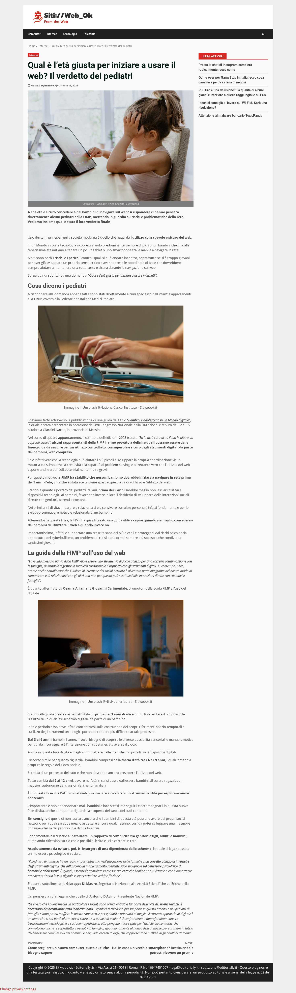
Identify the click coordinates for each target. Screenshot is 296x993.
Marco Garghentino (42, 85)
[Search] (263, 34)
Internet (52, 34)
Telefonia (89, 34)
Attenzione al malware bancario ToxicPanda (230, 115)
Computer (34, 34)
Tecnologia (70, 34)
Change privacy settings (18, 989)
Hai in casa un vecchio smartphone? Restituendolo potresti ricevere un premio (153, 948)
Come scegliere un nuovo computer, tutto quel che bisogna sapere (68, 948)
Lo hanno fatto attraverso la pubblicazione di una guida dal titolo (109, 420)
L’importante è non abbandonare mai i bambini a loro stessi (73, 806)
